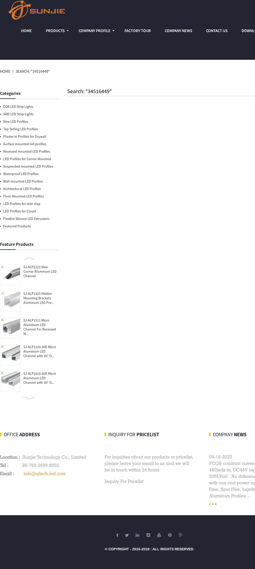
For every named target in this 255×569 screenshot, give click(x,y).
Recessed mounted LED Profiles (26, 151)
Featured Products (17, 226)
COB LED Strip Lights (18, 106)
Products (55, 30)
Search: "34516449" (33, 71)
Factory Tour (138, 30)
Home (26, 30)
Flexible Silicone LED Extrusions (26, 218)
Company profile (95, 30)
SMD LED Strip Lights (18, 114)
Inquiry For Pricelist (124, 481)
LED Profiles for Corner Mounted (27, 159)
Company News (178, 30)
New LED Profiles (15, 121)
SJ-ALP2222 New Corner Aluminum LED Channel (40, 271)
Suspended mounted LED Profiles (28, 166)
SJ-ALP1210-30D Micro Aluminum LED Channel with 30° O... (39, 351)
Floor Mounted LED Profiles (23, 196)
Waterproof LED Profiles (21, 174)
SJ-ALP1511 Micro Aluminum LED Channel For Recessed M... (39, 327)
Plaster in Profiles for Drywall (24, 136)
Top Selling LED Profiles (20, 129)
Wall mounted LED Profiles (23, 181)
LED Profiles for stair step (21, 203)
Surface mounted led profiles (24, 144)
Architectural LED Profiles (22, 189)
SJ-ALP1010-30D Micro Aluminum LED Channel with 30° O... (39, 378)
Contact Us (217, 30)
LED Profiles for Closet (19, 211)
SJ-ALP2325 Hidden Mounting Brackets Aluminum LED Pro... (38, 298)
